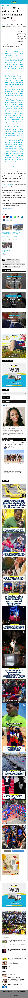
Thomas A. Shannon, (7, 184)
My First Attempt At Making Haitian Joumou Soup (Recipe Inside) (17, 941)
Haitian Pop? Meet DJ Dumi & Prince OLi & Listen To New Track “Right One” (16, 980)
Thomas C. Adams (11, 58)
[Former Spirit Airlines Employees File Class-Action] (14, 496)
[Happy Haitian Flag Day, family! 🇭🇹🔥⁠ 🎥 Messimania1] (14, 812)
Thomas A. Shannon (20, 264)
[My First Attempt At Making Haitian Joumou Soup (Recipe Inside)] (4, 941)
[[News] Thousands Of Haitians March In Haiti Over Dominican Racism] (7, 245)
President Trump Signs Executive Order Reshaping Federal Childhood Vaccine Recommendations (14, 320)
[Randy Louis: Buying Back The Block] (4, 985)
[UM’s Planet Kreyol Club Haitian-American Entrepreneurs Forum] (4, 945)
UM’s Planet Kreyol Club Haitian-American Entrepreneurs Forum (16, 945)
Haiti (3, 5)
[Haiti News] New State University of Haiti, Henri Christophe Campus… (17, 233)
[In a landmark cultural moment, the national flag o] (14, 764)
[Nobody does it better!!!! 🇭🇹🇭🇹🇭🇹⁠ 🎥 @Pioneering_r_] (14, 691)
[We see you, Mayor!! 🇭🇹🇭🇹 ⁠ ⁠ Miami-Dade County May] (14, 545)
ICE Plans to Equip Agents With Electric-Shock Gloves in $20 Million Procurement (14, 300)
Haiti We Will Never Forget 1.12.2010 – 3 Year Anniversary (17, 950)
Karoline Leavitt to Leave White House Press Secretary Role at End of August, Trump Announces (14, 281)
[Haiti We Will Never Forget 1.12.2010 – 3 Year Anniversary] (4, 950)
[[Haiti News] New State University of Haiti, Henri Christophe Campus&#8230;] (18, 227)
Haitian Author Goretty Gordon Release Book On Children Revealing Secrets (17, 959)
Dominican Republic (7, 261)
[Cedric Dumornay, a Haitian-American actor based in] (14, 666)
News (15, 276)
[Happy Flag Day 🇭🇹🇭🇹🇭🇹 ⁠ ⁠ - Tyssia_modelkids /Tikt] (14, 837)
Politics (19, 276)
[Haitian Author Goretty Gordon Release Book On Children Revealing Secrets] (4, 959)
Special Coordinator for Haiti (8, 264)
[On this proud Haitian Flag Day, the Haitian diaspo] (14, 739)
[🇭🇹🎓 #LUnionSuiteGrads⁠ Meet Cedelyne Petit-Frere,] (14, 642)
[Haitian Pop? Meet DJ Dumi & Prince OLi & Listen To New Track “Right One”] (4, 980)
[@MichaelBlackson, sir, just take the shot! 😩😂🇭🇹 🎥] (14, 521)
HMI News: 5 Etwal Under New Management (16, 966)
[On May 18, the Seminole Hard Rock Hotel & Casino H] (14, 618)
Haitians (18, 261)
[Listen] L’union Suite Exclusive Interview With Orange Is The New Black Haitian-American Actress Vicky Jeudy (16, 976)
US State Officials (16, 266)
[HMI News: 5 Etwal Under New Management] (4, 967)
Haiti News (7, 5)
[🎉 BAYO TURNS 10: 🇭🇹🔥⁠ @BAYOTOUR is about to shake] (14, 569)
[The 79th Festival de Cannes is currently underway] (14, 788)
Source (15, 167)
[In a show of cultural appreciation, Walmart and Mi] (14, 593)
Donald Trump (9, 276)
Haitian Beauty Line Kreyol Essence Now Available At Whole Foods (16, 963)
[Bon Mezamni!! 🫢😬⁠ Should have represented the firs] (14, 715)
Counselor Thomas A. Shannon (13, 259)
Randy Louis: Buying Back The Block (15, 984)
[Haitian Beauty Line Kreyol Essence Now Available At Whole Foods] (4, 963)
